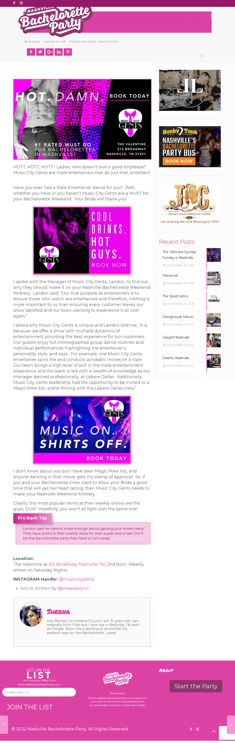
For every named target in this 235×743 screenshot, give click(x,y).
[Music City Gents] (82, 240)
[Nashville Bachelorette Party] (55, 20)
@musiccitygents (77, 579)
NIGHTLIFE (89, 41)
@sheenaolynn (73, 588)
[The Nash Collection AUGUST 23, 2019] (231, 725)
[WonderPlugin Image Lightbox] (82, 430)
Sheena (34, 41)
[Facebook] (14, 3)
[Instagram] (21, 3)
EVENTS (75, 41)
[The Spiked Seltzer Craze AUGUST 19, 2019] (4, 725)
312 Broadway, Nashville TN (77, 564)
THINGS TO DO (108, 41)
